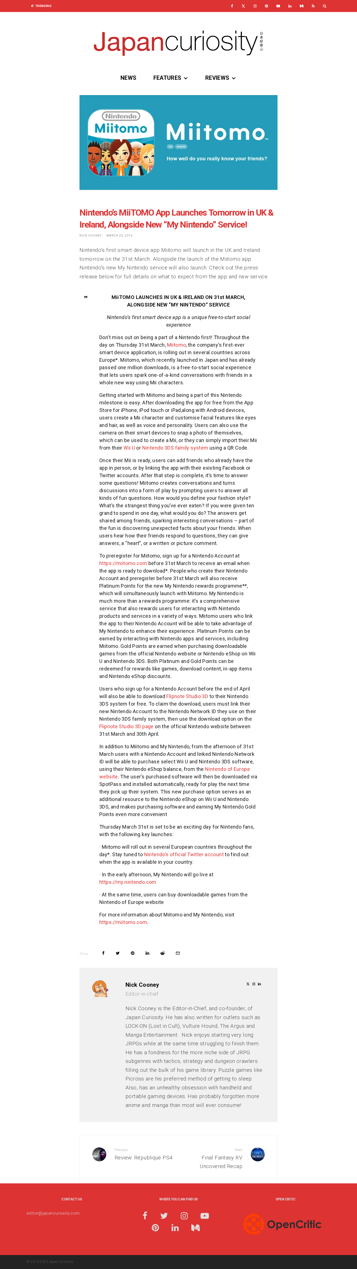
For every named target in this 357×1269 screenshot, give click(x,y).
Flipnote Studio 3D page (126, 726)
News (128, 77)
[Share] (103, 953)
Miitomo (176, 345)
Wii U (129, 448)
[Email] (178, 953)
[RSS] (313, 6)
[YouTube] (278, 6)
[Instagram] (255, 6)
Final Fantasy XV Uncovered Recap (221, 1158)
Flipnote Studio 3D (187, 696)
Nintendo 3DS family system (175, 448)
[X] (243, 6)
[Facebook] (232, 6)
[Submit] (162, 953)
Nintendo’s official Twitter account (184, 854)
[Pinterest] (266, 6)
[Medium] (302, 6)
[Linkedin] (290, 6)
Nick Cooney (90, 235)
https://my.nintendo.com (127, 882)
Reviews (217, 77)
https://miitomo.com (123, 563)
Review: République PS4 (144, 1154)
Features (167, 77)
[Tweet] (118, 953)
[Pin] (132, 953)
